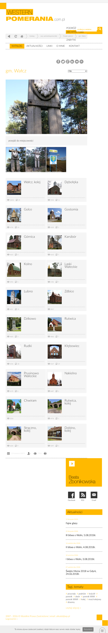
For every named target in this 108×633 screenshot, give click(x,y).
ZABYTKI (71, 40)
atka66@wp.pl (63, 616)
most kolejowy (94, 599)
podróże (82, 594)
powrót (9, 36)
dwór (77, 597)
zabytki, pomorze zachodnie (37, 17)
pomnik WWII (72, 599)
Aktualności (34, 46)
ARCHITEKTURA (75, 32)
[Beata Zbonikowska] (84, 472)
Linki (49, 46)
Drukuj (45, 453)
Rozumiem (88, 629)
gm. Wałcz (82, 36)
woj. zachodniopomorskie (48, 36)
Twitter (63, 62)
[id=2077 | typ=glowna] (8, 45)
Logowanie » (11, 619)
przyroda (72, 594)
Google (68, 62)
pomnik (69, 597)
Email (77, 62)
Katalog (17, 46)
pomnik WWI (89, 597)
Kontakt (74, 46)
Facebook (58, 62)
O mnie (60, 46)
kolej (83, 599)
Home (21, 36)
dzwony (71, 602)
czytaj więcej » (73, 608)
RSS (81, 62)
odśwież (15, 36)
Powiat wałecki (68, 36)
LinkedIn (72, 62)
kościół (92, 594)
